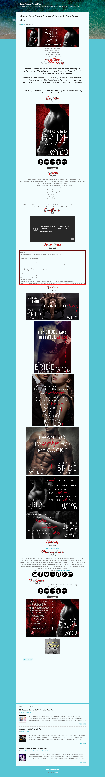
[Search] (88, 4)
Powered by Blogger (53, 769)
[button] (85, 15)
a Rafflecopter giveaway (52, 548)
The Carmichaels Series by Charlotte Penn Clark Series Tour (36, 710)
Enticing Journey (27, 659)
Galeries (56, 772)
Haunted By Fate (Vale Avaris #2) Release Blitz (32, 748)
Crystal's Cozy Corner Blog (30, 4)
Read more (82, 724)
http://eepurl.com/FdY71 (64, 570)
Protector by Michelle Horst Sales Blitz (30, 729)
